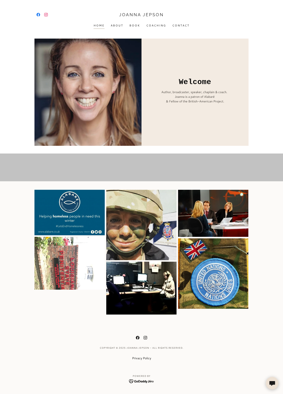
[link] (38, 15)
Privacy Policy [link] (141, 358)
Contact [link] (180, 25)
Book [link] (134, 25)
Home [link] (99, 25)
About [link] (117, 25)
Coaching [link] (156, 25)
